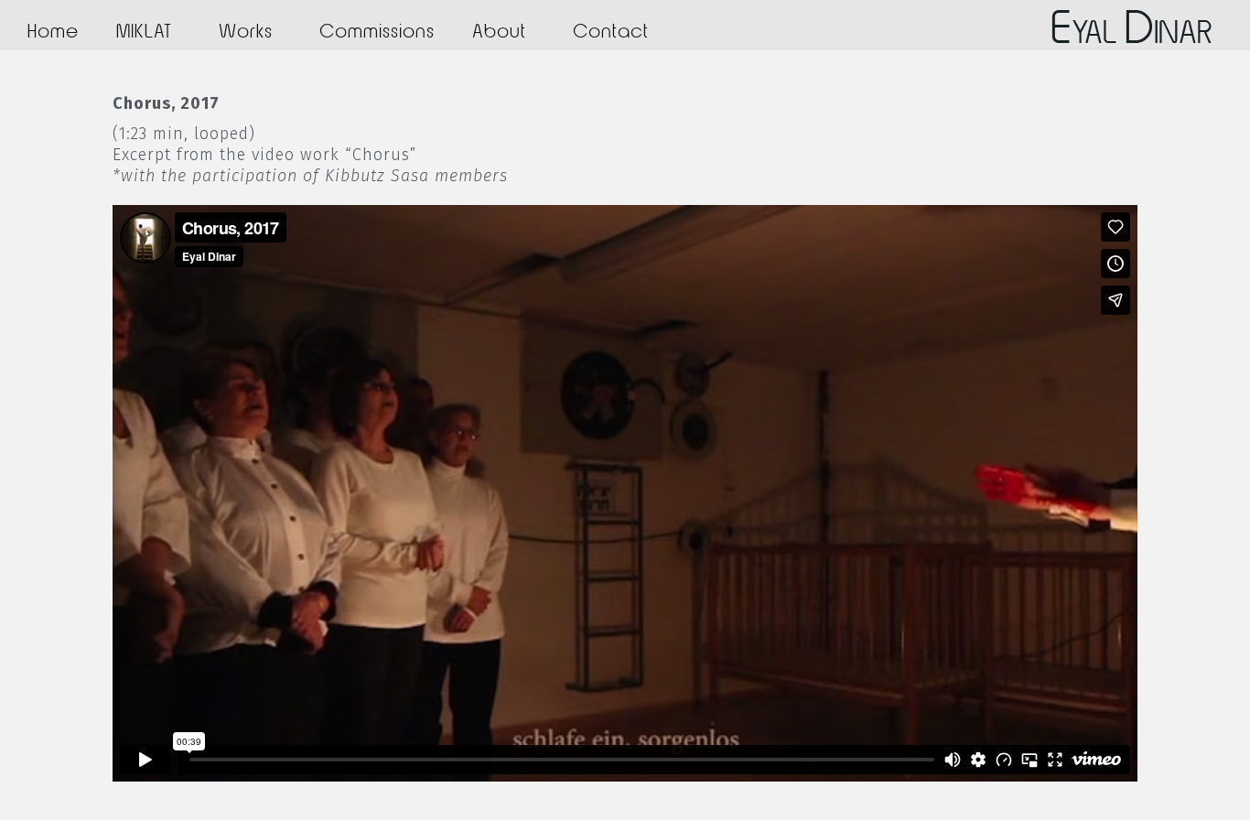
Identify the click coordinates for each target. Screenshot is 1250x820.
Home (53, 32)
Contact (611, 32)
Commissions (377, 32)
